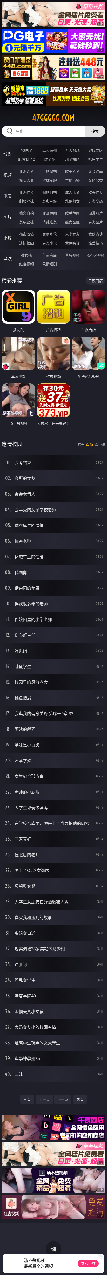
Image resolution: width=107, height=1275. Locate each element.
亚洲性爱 (26, 192)
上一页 (44, 1099)
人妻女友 (72, 234)
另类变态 (95, 201)
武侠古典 (95, 234)
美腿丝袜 (26, 222)
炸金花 (49, 159)
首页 (27, 1099)
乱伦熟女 (72, 201)
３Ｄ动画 (95, 171)
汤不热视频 (95, 254)
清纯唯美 (49, 222)
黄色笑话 (72, 242)
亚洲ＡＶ (26, 171)
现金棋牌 (72, 159)
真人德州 (49, 150)
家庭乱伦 (49, 234)
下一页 (62, 1099)
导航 (7, 259)
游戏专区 (95, 150)
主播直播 (72, 180)
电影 (7, 196)
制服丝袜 (26, 201)
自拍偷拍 (49, 171)
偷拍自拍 (49, 192)
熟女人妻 (26, 180)
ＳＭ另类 (95, 180)
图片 (7, 217)
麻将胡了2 (26, 159)
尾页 (80, 1099)
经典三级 (49, 201)
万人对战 (72, 150)
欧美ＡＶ (72, 171)
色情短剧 (49, 263)
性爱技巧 (95, 242)
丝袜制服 (49, 180)
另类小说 (49, 242)
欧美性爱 (95, 192)
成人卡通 (72, 192)
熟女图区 (72, 222)
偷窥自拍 (26, 213)
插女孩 (26, 254)
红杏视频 (26, 263)
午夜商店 (49, 254)
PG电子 (26, 150)
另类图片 (95, 222)
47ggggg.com (53, 118)
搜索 (95, 131)
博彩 (7, 154)
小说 (7, 238)
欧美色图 (72, 213)
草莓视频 (72, 254)
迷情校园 (26, 242)
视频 (7, 175)
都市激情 (26, 234)
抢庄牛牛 (95, 159)
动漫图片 (95, 213)
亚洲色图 (49, 213)
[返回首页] (100, 1264)
